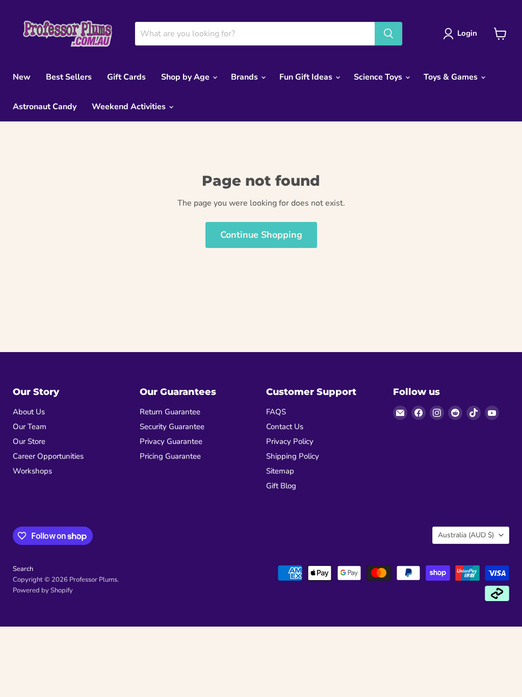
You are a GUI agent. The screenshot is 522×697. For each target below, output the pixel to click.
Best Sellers (69, 77)
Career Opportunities (48, 456)
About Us (29, 412)
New (22, 77)
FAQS (276, 412)
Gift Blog (281, 486)
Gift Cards (126, 77)
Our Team (29, 426)
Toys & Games (452, 77)
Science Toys (379, 77)
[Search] (388, 33)
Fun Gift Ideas (306, 77)
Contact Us (284, 426)
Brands (245, 77)
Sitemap (280, 471)
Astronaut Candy (44, 106)
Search (23, 569)
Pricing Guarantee (170, 456)
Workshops (32, 471)
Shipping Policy (292, 456)
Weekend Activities (130, 106)
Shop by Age (186, 77)
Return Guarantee (170, 412)
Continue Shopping (261, 235)
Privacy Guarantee (171, 441)
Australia (466, 535)
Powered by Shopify (43, 590)
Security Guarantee (172, 426)
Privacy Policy (290, 441)
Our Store (29, 441)
